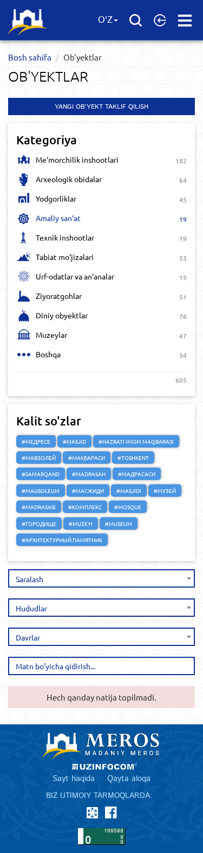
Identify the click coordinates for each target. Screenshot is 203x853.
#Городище (39, 523)
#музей (165, 491)
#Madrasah (89, 474)
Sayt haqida (74, 778)
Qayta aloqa (128, 778)
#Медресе (36, 441)
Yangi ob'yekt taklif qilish (101, 106)
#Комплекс (85, 507)
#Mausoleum (41, 491)
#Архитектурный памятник (62, 540)
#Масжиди (88, 491)
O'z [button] (105, 20)
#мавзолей (39, 458)
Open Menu (185, 20)
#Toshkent (133, 458)
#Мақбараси (86, 458)
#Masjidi (128, 491)
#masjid (74, 441)
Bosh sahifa (29, 57)
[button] (160, 20)
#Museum (118, 523)
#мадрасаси (136, 474)
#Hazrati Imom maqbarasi (136, 441)
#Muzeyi (81, 523)
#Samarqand (41, 474)
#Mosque (127, 507)
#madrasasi (39, 507)
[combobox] (101, 578)
